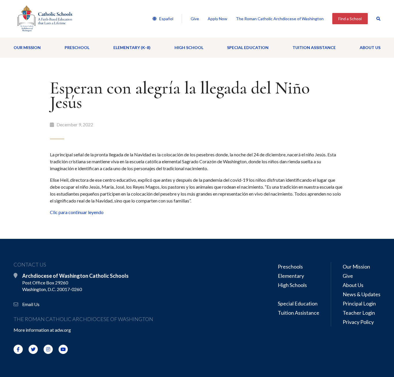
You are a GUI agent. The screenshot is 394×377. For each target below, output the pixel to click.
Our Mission (27, 47)
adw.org (63, 330)
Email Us (31, 304)
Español (165, 18)
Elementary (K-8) (132, 47)
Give (195, 18)
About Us (370, 47)
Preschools (290, 266)
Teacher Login (359, 313)
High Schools (292, 285)
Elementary (291, 276)
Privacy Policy (358, 322)
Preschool (77, 47)
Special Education (248, 47)
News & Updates (361, 294)
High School (189, 47)
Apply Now (217, 18)
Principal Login (359, 303)
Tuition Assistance (314, 47)
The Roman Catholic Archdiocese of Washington (280, 18)
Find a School (350, 18)
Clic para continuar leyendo (77, 212)
